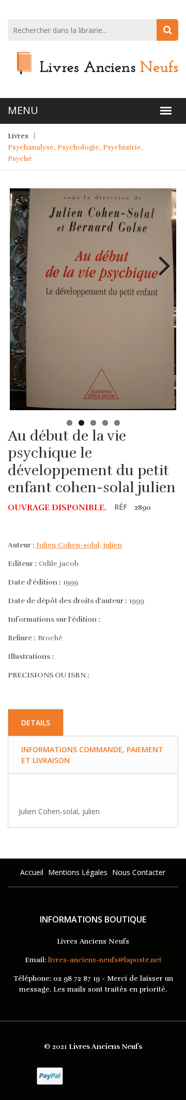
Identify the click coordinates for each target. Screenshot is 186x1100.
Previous (25, 258)
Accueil (31, 872)
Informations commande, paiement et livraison (92, 755)
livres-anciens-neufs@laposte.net (105, 960)
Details (35, 722)
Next (160, 258)
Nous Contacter (138, 872)
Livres (18, 136)
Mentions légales (77, 872)
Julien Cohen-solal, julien (79, 545)
